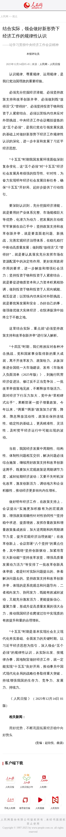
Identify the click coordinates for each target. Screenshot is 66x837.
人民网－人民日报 (50, 64)
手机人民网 (9, 808)
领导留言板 (24, 808)
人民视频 (39, 808)
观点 (14, 16)
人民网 (4, 16)
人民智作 (54, 808)
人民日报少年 (26, 787)
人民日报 (9, 787)
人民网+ (43, 787)
